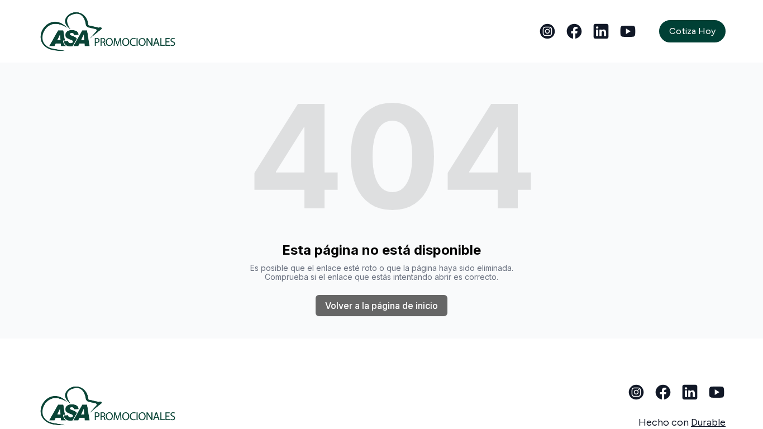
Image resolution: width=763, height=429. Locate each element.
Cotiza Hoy (692, 31)
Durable (708, 422)
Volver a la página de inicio (381, 305)
